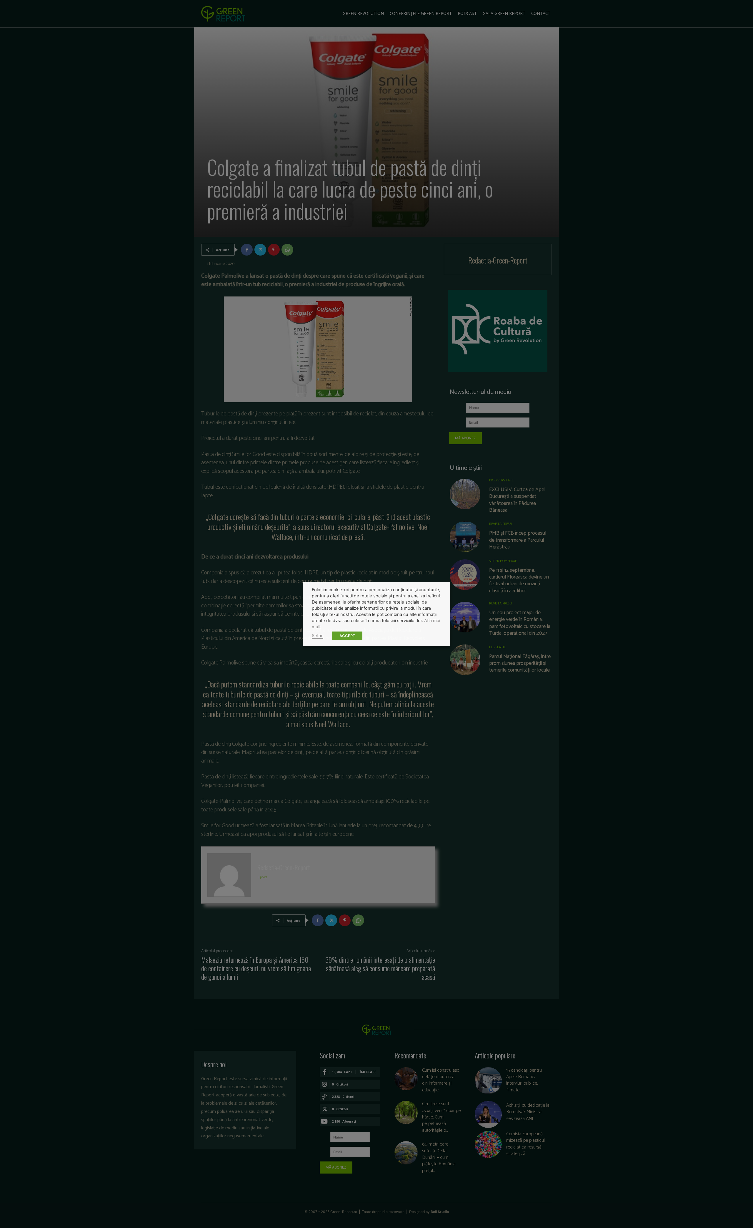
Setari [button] (317, 635)
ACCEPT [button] (347, 635)
